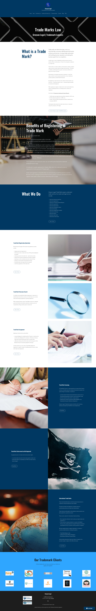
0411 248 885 (51, 598)
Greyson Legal (48, 8)
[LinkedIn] (48, 600)
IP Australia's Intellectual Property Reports (61, 93)
